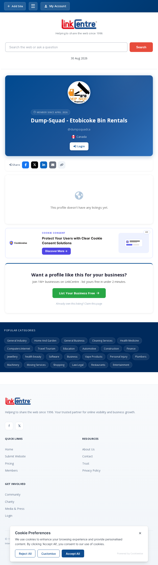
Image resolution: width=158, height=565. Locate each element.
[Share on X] (34, 164)
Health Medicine (129, 340)
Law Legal (78, 365)
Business (72, 356)
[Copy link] (61, 164)
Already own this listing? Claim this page (79, 303)
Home (9, 449)
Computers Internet (18, 348)
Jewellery (12, 356)
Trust (85, 463)
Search (141, 47)
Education (69, 348)
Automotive (89, 348)
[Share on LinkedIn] (43, 164)
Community (12, 494)
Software (54, 356)
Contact (87, 456)
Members (11, 470)
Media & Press (14, 509)
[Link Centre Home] (79, 24)
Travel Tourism (46, 348)
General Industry (17, 340)
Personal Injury (118, 356)
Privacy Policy (91, 470)
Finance (131, 348)
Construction (111, 348)
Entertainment (121, 365)
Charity (9, 502)
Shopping (58, 365)
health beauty (33, 356)
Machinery (13, 365)
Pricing (9, 463)
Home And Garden (45, 340)
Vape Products (93, 356)
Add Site (17, 6)
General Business (74, 340)
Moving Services (36, 365)
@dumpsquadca (79, 129)
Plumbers (140, 356)
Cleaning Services (102, 340)
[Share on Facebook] (25, 164)
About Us (88, 449)
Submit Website (15, 456)
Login (81, 146)
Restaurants (98, 365)
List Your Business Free (77, 293)
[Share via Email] (52, 164)
